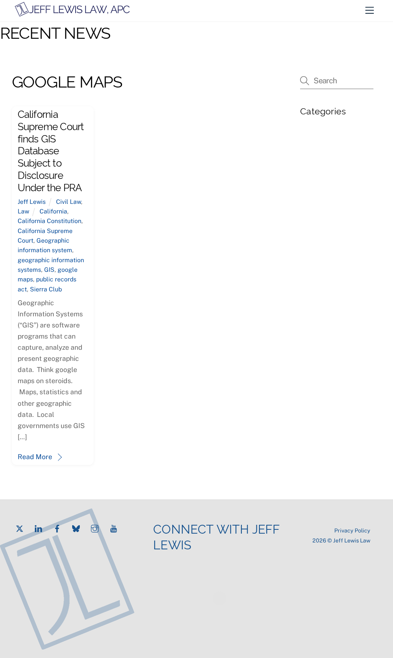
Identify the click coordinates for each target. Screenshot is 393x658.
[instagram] (94, 527)
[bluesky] (76, 527)
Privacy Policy (352, 530)
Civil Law (68, 201)
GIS (49, 269)
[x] (19, 527)
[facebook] (57, 527)
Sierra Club (46, 289)
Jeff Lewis (32, 201)
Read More (35, 457)
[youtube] (113, 527)
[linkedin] (38, 527)
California (53, 211)
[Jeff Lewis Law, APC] (72, 13)
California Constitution (49, 221)
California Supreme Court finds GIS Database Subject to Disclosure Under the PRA (51, 149)
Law (23, 211)
